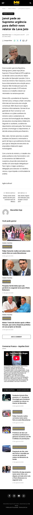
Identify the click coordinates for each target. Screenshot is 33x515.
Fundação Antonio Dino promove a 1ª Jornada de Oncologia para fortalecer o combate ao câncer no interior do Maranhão (21, 399)
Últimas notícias (9, 390)
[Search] (30, 3)
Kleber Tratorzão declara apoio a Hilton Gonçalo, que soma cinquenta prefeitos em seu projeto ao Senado (16, 323)
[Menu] (3, 3)
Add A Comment (16, 337)
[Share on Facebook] (20, 40)
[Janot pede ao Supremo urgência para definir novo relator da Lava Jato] (16, 54)
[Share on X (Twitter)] (17, 40)
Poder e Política (8, 13)
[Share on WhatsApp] (14, 40)
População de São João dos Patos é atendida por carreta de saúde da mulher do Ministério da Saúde (20, 453)
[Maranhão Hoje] (16, 3)
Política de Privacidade (12, 507)
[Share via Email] (23, 40)
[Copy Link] (26, 40)
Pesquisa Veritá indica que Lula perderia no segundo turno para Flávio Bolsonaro (16, 286)
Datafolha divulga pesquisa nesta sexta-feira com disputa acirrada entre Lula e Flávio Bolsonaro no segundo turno (21, 474)
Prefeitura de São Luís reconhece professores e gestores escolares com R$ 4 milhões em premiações (21, 433)
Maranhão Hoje (6, 35)
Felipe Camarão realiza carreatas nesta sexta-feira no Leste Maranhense (21, 416)
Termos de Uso (23, 507)
